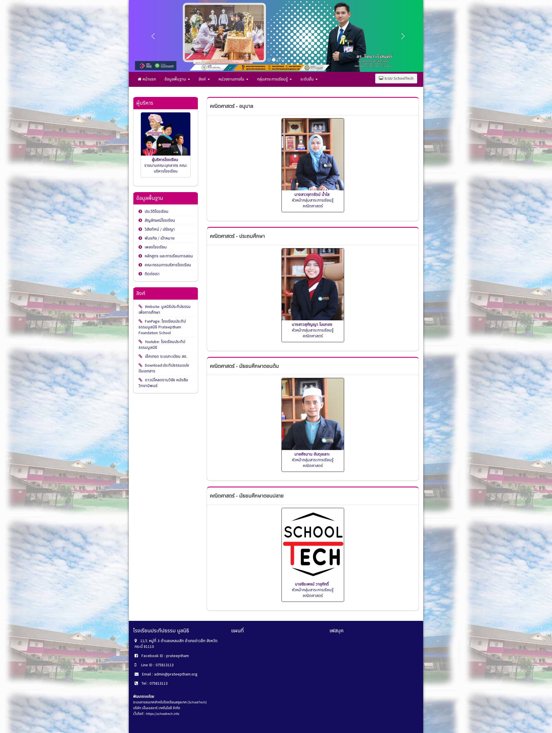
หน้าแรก (148, 79)
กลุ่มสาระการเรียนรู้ (273, 79)
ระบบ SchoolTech (398, 78)
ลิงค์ (203, 79)
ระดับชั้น (307, 79)
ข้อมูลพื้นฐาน (175, 79)
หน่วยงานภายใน (232, 79)
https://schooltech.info (162, 713)
